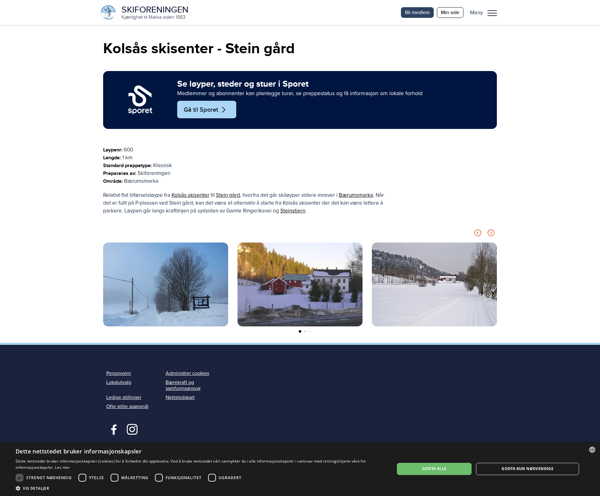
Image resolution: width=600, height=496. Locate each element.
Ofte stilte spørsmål (127, 406)
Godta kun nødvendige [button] (527, 468)
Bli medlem (417, 12)
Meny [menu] (492, 12)
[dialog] (300, 469)
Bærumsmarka (356, 195)
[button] (486, 12)
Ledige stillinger (123, 397)
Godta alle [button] (434, 468)
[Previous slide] (478, 233)
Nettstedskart (180, 397)
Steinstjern (292, 210)
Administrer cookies (187, 373)
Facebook (112, 428)
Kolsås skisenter (190, 195)
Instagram (132, 428)
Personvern (118, 373)
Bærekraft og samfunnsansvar (183, 385)
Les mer (62, 467)
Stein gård (228, 195)
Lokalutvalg (118, 382)
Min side (450, 12)
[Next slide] (491, 233)
